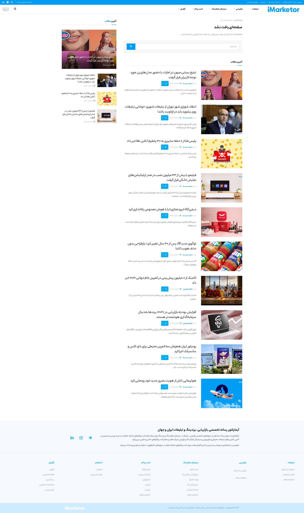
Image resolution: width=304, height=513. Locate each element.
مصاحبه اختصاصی (46, 485)
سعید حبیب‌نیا (187, 83)
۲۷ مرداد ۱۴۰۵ (174, 255)
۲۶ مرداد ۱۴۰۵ (174, 357)
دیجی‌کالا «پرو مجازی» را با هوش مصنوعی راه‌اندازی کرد (162, 209)
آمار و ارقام (146, 469)
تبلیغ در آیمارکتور (252, 2)
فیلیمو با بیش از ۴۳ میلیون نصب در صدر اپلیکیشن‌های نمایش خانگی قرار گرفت (162, 178)
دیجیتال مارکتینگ (274, 2)
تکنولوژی (146, 479)
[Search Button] (131, 46)
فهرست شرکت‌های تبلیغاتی (292, 2)
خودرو (147, 485)
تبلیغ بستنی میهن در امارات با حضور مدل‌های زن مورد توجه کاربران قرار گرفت (163, 75)
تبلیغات (263, 2)
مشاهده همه (288, 479)
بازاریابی (239, 9)
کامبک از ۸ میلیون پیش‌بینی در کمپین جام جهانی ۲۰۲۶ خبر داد (160, 281)
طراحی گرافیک (288, 474)
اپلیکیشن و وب (144, 474)
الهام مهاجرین (187, 289)
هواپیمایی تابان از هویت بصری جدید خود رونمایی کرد (163, 381)
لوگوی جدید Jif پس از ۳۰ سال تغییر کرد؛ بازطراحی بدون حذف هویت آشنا (162, 246)
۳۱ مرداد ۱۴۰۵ (174, 83)
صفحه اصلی (238, 20)
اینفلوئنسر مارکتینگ (190, 474)
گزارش (182, 9)
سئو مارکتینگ (192, 485)
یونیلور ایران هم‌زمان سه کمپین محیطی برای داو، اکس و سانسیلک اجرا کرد (162, 349)
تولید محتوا (193, 479)
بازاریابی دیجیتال (240, 470)
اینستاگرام (194, 469)
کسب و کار (198, 9)
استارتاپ (99, 469)
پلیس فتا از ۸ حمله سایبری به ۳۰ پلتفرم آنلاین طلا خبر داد (161, 141)
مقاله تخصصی (48, 474)
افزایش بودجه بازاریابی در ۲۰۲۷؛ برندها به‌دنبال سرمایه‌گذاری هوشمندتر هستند (167, 315)
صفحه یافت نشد (226, 20)
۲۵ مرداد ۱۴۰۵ (174, 387)
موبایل (147, 490)
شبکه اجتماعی (192, 490)
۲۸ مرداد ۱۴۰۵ (174, 118)
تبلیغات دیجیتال (287, 469)
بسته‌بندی (50, 479)
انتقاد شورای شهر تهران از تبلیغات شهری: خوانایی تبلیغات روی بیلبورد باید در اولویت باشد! (160, 109)
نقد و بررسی (49, 490)
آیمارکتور (229, 508)
